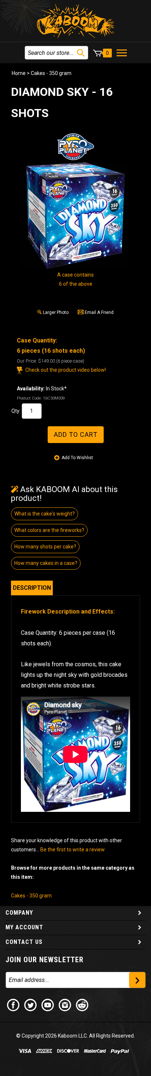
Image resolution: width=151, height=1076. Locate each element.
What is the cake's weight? (44, 514)
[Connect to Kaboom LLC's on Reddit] (82, 1005)
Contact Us (24, 941)
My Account (24, 927)
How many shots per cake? (45, 547)
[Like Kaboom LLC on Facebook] (13, 1005)
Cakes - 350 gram (51, 73)
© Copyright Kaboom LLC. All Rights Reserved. (75, 1036)
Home (19, 73)
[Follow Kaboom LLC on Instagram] (65, 1005)
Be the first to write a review (72, 849)
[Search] (81, 53)
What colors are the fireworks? (49, 530)
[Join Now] (137, 980)
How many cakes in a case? (45, 563)
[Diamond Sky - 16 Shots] (75, 215)
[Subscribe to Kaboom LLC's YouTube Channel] (48, 1005)
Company (19, 912)
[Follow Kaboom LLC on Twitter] (31, 1005)
